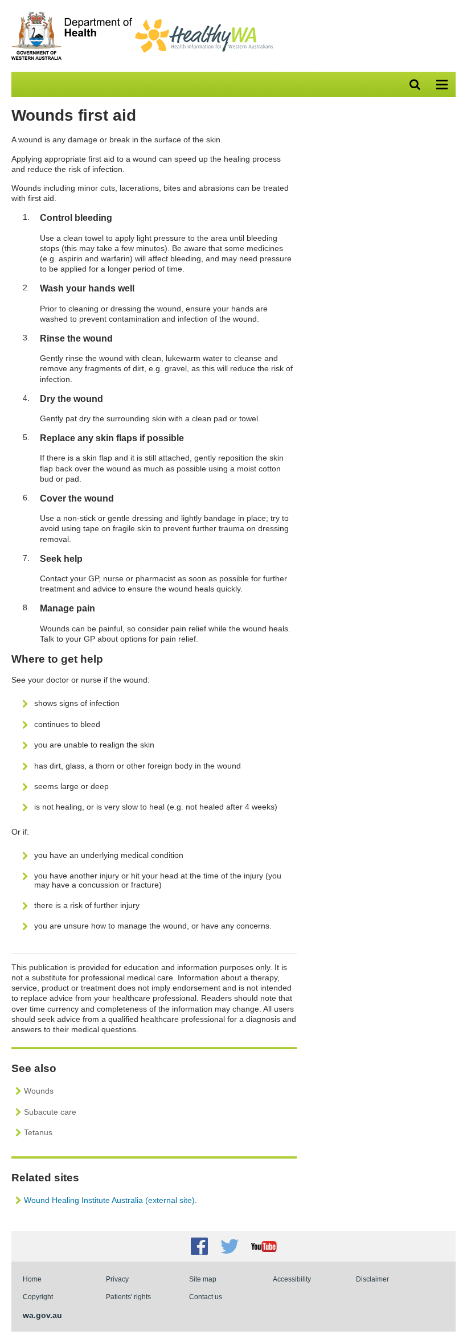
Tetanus (38, 1132)
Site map (202, 1279)
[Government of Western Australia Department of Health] (72, 57)
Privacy (117, 1279)
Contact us (205, 1296)
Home (32, 1279)
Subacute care (50, 1111)
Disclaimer (372, 1279)
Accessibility (292, 1279)
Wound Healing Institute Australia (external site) (109, 1200)
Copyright (38, 1296)
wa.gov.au (42, 1315)
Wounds (39, 1090)
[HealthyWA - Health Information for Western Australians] (204, 21)
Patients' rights (128, 1296)
